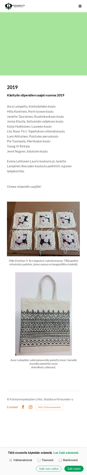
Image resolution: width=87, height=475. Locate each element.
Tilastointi (47, 460)
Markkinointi (70, 460)
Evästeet (12, 407)
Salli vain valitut (48, 468)
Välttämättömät (22, 460)
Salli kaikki (74, 468)
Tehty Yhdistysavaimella (49, 407)
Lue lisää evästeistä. (66, 452)
